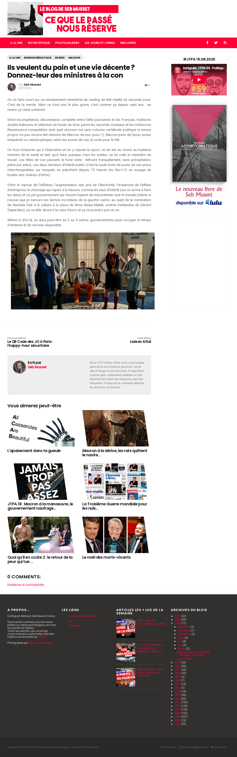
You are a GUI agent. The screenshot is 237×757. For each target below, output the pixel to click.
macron (74, 57)
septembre (184, 634)
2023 (178, 662)
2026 (178, 616)
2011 (178, 705)
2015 (178, 691)
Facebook (75, 625)
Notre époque (39, 43)
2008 (178, 716)
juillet (181, 637)
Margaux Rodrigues (39, 642)
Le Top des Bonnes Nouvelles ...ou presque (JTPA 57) (149, 648)
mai (180, 645)
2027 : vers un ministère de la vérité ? (151, 624)
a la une (14, 57)
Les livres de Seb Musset (83, 616)
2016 (178, 687)
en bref (60, 57)
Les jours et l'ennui (100, 43)
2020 (178, 673)
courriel (42, 636)
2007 (178, 720)
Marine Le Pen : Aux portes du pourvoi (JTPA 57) (149, 672)
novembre (184, 630)
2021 (178, 669)
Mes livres (128, 43)
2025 (178, 619)
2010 (178, 709)
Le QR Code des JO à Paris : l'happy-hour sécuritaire (30, 342)
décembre (184, 626)
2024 (178, 623)
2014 (178, 694)
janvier (182, 648)
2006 (178, 723)
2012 (178, 702)
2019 (178, 676)
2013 (178, 698)
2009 (178, 713)
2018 (178, 680)
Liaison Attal (184, 658)
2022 (178, 666)
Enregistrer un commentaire (25, 584)
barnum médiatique (37, 57)
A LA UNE (16, 43)
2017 (178, 684)
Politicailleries (67, 43)
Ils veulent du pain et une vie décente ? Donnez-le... (193, 654)
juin (180, 641)
